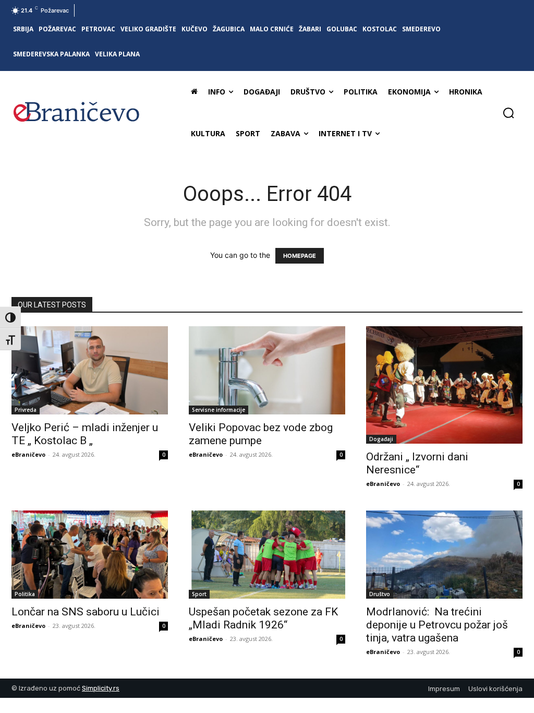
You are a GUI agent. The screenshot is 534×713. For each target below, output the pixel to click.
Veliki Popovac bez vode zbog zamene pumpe (261, 434)
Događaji (381, 439)
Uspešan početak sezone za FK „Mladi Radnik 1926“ (263, 618)
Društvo (379, 594)
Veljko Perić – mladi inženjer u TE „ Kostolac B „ (84, 434)
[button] (508, 113)
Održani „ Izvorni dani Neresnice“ (417, 463)
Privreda (26, 409)
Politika (25, 594)
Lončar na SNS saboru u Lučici (85, 611)
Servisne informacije (218, 409)
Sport (199, 594)
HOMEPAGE (299, 255)
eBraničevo (28, 454)
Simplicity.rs (100, 688)
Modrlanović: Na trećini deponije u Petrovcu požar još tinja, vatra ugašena (437, 624)
